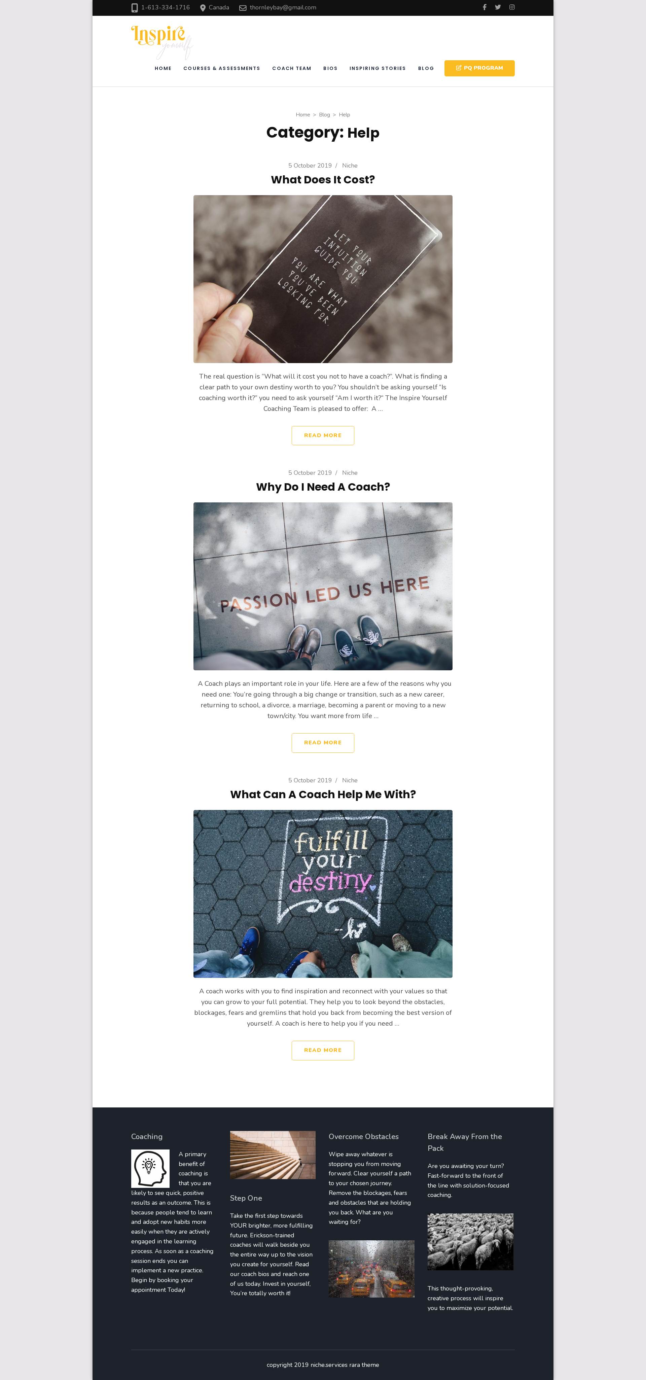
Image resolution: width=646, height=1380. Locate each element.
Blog (426, 68)
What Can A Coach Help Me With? (323, 794)
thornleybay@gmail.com (283, 7)
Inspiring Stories (378, 68)
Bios (330, 68)
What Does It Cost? (323, 179)
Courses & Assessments (221, 68)
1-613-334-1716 (165, 7)
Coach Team (292, 68)
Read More (323, 435)
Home (163, 68)
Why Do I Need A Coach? (323, 486)
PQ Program (483, 68)
